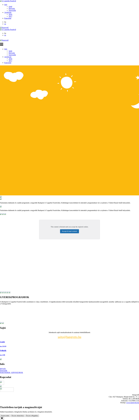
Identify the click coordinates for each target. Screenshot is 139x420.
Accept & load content (69, 231)
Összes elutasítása (18, 416)
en (5, 24)
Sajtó (10, 6)
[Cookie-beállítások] (2, 418)
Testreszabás (5, 416)
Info (5, 5)
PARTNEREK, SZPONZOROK (11, 372)
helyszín (3, 369)
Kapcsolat (7, 18)
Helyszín (12, 8)
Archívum (7, 12)
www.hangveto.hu (132, 403)
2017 (10, 16)
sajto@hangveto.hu (69, 337)
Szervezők (12, 10)
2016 (10, 14)
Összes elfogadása (32, 416)
